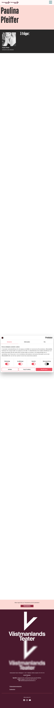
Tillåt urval (27, 369)
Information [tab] (27, 341)
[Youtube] (30, 700)
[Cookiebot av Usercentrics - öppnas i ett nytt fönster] (46, 338)
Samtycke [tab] (9, 341)
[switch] (20, 364)
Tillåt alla (44, 369)
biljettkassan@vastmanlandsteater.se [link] (28, 680)
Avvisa (10, 369)
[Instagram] (27, 700)
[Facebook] (24, 700)
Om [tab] (44, 341)
